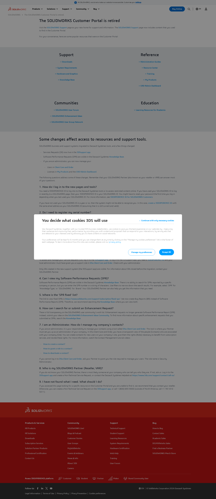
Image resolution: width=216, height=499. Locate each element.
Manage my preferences (141, 252)
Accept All (166, 252)
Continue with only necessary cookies (157, 221)
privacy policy (115, 242)
